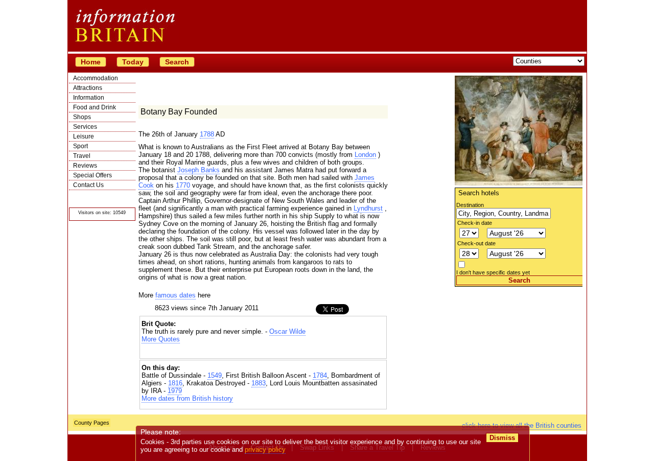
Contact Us (88, 185)
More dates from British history (187, 398)
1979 (175, 391)
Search (177, 62)
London (365, 154)
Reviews (85, 165)
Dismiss (502, 438)
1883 (258, 383)
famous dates (175, 295)
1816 (175, 383)
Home (91, 62)
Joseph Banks (198, 170)
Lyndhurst (368, 208)
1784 (320, 375)
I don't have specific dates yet (493, 272)
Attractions (87, 87)
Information (88, 97)
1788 (207, 134)
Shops (82, 117)
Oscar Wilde (287, 331)
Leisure (83, 136)
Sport (80, 146)
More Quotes (161, 339)
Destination (470, 205)
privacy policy (265, 449)
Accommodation (95, 78)
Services (85, 126)
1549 (214, 375)
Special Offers (92, 175)
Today (133, 62)
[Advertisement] (518, 350)
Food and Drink (94, 107)
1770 (183, 185)
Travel (81, 155)
